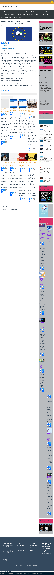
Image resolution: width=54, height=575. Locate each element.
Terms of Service (36, 565)
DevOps (41, 222)
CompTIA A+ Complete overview (47, 178)
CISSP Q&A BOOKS (21, 14)
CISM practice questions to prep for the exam (46, 163)
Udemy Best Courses (15, 25)
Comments (49, 121)
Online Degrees (3, 2)
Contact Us (6, 14)
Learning (8, 2)
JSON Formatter (33, 547)
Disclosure (22, 565)
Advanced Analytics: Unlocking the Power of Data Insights (31, 111)
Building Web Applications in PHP (47, 149)
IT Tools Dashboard (44, 14)
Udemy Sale (44, 11)
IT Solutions (20, 552)
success (3, 25)
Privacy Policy (28, 565)
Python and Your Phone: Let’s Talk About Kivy (46, 142)
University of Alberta (46, 548)
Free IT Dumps (19, 2)
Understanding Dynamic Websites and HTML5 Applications (44, 104)
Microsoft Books (44, 91)
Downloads (12, 14)
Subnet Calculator (33, 545)
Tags (40, 122)
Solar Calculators (20, 550)
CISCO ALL (14, 11)
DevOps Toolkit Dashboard (6, 17)
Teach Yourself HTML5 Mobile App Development (45, 81)
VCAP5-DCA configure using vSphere (47, 145)
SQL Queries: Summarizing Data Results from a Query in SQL (45, 97)
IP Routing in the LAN (47, 134)
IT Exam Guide (20, 553)
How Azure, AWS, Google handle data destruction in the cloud (45, 173)
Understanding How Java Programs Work (44, 101)
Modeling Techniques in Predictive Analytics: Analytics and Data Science (46, 131)
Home (2, 11)
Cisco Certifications (22, 11)
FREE (28, 14)
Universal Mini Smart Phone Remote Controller (5, 110)
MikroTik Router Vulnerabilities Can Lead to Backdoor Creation (45, 167)
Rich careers (6, 11)
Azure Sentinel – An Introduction (47, 138)
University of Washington (46, 555)
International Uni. (36, 11)
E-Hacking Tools (32, 2)
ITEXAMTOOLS (4, 573)
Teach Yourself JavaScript (44, 77)
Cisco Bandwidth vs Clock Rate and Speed (23, 110)
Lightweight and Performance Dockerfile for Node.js (42, 325)
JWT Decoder (33, 548)
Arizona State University (46, 553)
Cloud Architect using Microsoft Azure (13, 164)
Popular (41, 121)
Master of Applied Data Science (46, 126)
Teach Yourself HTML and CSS (45, 79)
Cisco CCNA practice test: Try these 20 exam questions (47, 181)
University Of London (46, 546)
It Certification (8, 25)
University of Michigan (46, 550)
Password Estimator (33, 550)
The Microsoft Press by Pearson (45, 85)
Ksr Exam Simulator (17, 17)
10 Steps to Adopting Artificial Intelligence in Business (47, 153)
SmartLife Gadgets (35, 14)
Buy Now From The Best (6, 47)
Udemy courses (17, 93)
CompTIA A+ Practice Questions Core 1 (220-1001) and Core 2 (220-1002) (49, 437)
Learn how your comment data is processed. (24, 210)
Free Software (25, 2)
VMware (29, 11)
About (2, 14)
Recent (45, 121)
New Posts (13, 2)
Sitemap (17, 565)
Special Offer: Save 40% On (45, 88)
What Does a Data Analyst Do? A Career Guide (5, 164)
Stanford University (46, 551)
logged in (7, 209)
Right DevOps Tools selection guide (41, 365)
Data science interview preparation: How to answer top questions (46, 157)
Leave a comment (5, 93)
